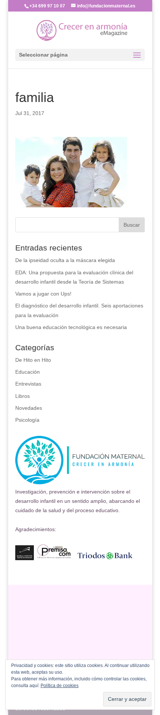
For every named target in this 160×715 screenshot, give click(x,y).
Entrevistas (28, 384)
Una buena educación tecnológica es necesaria (71, 327)
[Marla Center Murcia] (24, 558)
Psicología (27, 420)
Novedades (28, 408)
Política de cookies (60, 685)
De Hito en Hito (33, 360)
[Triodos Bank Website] (105, 558)
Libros (22, 396)
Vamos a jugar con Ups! (43, 294)
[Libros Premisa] (54, 558)
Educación (27, 372)
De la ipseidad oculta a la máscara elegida (65, 260)
